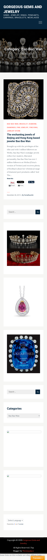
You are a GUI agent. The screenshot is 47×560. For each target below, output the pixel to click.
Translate (20, 524)
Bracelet (23, 124)
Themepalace (28, 551)
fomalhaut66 (28, 195)
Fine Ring (33, 127)
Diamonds (11, 127)
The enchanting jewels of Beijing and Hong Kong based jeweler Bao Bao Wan (23, 138)
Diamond (33, 124)
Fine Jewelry (22, 127)
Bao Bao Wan (12, 124)
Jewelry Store (13, 131)
